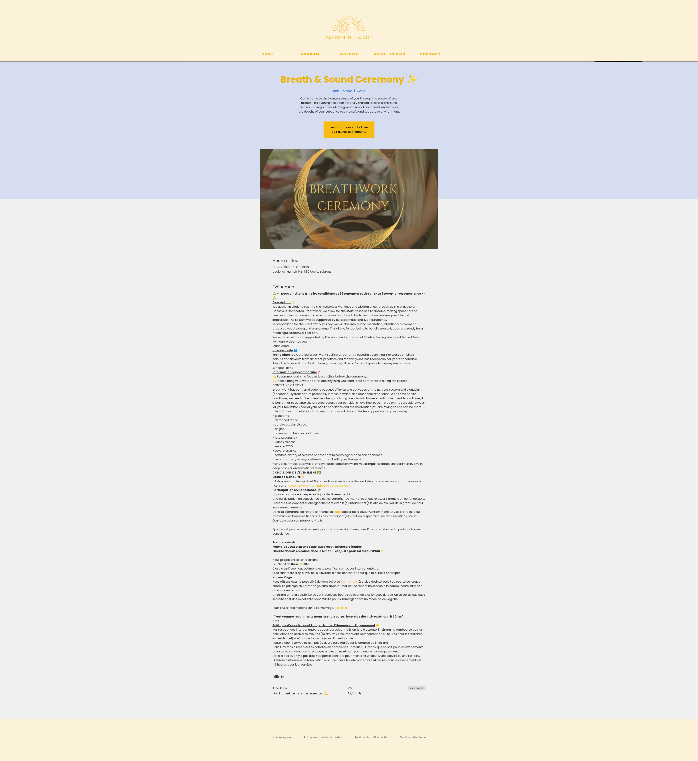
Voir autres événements (349, 132)
